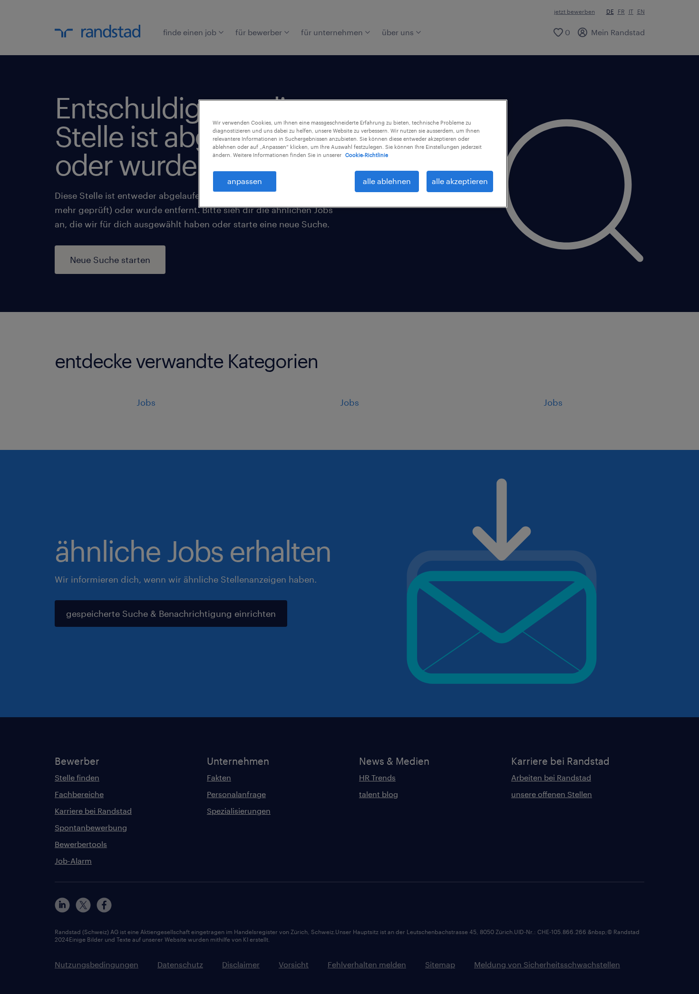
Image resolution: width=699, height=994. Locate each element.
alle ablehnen (387, 180)
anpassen (244, 180)
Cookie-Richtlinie (366, 155)
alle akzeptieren (460, 180)
